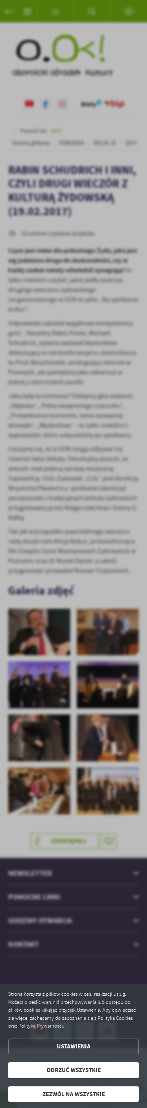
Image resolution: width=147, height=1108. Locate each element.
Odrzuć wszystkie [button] (74, 1070)
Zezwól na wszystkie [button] (73, 1094)
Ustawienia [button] (74, 1046)
